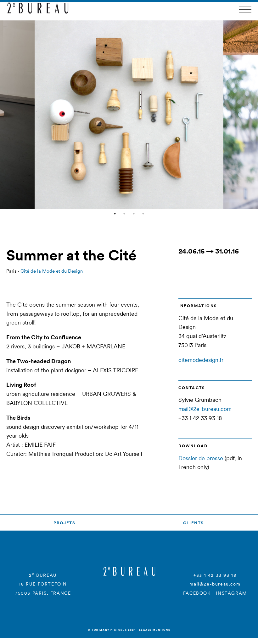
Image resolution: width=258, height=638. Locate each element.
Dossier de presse (200, 458)
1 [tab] (115, 213)
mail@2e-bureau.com (205, 408)
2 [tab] (124, 213)
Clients (193, 523)
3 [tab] (134, 213)
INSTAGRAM (231, 593)
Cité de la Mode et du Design (51, 271)
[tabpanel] (129, 114)
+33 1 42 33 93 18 (215, 575)
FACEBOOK (197, 593)
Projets (64, 523)
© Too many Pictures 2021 (112, 629)
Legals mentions (154, 629)
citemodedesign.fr (200, 359)
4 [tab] (143, 213)
